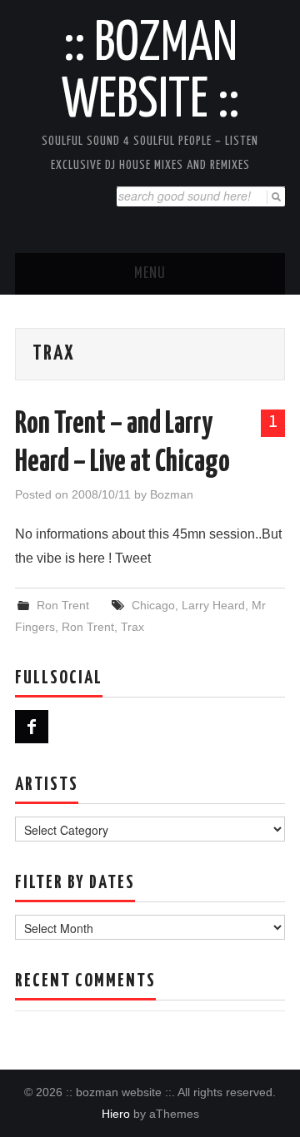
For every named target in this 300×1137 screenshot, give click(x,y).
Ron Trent (63, 605)
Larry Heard (213, 605)
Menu (150, 273)
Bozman (171, 494)
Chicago (153, 605)
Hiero (116, 1113)
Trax (132, 626)
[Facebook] (31, 726)
